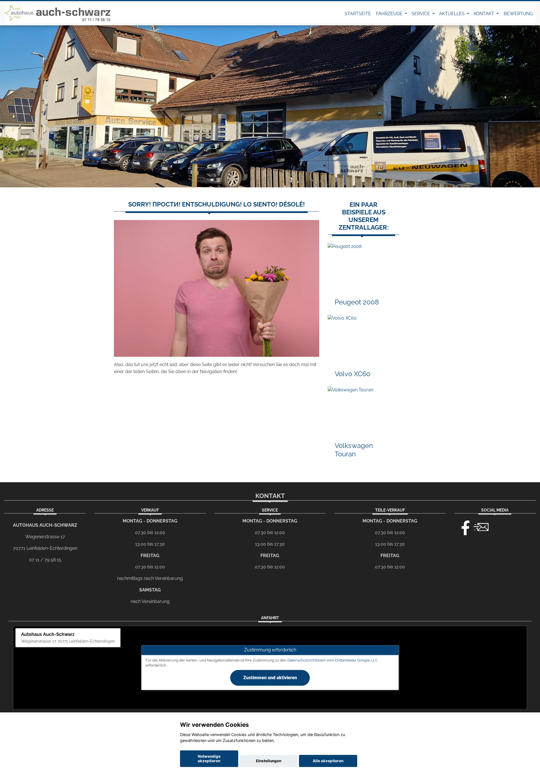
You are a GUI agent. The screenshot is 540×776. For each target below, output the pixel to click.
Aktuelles (452, 13)
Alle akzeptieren (328, 761)
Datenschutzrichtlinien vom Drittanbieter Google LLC (332, 660)
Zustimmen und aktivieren (270, 678)
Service (421, 13)
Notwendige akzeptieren (209, 758)
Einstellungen (268, 761)
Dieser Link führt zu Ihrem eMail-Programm (481, 526)
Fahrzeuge (390, 13)
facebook (463, 526)
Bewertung (518, 13)
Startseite (358, 13)
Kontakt (484, 13)
